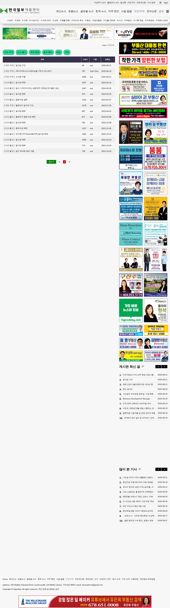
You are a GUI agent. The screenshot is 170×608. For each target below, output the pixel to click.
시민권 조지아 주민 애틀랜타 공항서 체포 (139, 477)
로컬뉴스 (73, 11)
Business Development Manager (136, 399)
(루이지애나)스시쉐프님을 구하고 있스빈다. (28, 71)
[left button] (158, 366)
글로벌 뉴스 (87, 11)
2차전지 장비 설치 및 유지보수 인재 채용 (140, 418)
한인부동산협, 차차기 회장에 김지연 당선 (139, 511)
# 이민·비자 (46, 20)
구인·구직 (8, 52)
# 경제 (17, 20)
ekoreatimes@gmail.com (92, 585)
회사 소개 (116, 579)
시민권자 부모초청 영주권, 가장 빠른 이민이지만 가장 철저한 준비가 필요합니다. (139, 394)
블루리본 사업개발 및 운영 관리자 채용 (139, 413)
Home (5, 579)
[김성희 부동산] (85, 33)
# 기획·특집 (138, 20)
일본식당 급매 (15, 100)
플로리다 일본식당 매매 (19, 117)
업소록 (123, 2)
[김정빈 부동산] (156, 343)
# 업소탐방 (97, 20)
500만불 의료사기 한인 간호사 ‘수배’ (138, 496)
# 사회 (24, 20)
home (104, 45)
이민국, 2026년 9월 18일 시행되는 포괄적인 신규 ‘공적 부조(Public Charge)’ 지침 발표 (139, 408)
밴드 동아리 (128, 389)
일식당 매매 (15, 82)
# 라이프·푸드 (77, 20)
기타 (67, 52)
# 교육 (55, 20)
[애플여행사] (156, 330)
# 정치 (10, 20)
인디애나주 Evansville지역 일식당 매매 (26, 134)
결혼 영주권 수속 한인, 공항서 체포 (138, 520)
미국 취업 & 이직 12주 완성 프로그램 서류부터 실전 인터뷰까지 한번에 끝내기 (139, 375)
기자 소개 (126, 579)
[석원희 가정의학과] (131, 330)
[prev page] (59, 161)
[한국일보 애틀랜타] (20, 11)
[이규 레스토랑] (140, 33)
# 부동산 (128, 20)
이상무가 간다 (100, 2)
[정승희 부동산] (155, 285)
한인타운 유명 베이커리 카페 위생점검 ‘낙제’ (139, 482)
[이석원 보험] (143, 64)
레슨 (59, 52)
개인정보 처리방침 (147, 579)
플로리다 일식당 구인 (18, 105)
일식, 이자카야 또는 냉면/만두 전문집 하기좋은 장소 (31, 88)
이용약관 (134, 579)
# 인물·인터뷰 (109, 20)
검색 (161, 11)
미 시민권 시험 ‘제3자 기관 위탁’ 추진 (138, 501)
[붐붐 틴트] (155, 157)
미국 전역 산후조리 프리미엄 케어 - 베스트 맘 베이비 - (139, 403)
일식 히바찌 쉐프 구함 (19, 151)
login (166, 3)
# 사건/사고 (34, 20)
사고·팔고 (21, 52)
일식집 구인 (15, 65)
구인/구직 (131, 2)
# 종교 (88, 20)
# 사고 (119, 20)
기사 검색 (151, 2)
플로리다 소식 (113, 2)
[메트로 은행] (155, 183)
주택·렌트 (34, 52)
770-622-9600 (69, 585)
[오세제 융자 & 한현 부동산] (143, 54)
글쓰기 (51, 162)
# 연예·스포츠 (162, 20)
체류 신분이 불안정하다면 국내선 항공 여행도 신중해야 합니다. (139, 384)
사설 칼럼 (126, 11)
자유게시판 (141, 2)
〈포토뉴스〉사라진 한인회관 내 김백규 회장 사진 (139, 516)
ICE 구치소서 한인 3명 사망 (134, 506)
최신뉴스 (61, 11)
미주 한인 (113, 11)
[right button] (164, 366)
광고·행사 (48, 52)
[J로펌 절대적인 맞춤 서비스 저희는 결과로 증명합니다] (131, 259)
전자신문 (152, 11)
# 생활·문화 (65, 20)
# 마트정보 (149, 20)
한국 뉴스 (101, 11)
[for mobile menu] (167, 11)
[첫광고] (29, 33)
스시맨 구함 (15, 77)
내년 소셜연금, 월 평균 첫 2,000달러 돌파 (139, 492)
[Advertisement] (143, 444)
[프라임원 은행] (131, 157)
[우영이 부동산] (143, 77)
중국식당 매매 (15, 128)
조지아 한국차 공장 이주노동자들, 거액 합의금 (139, 487)
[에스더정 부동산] (155, 259)
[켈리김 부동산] (155, 132)
